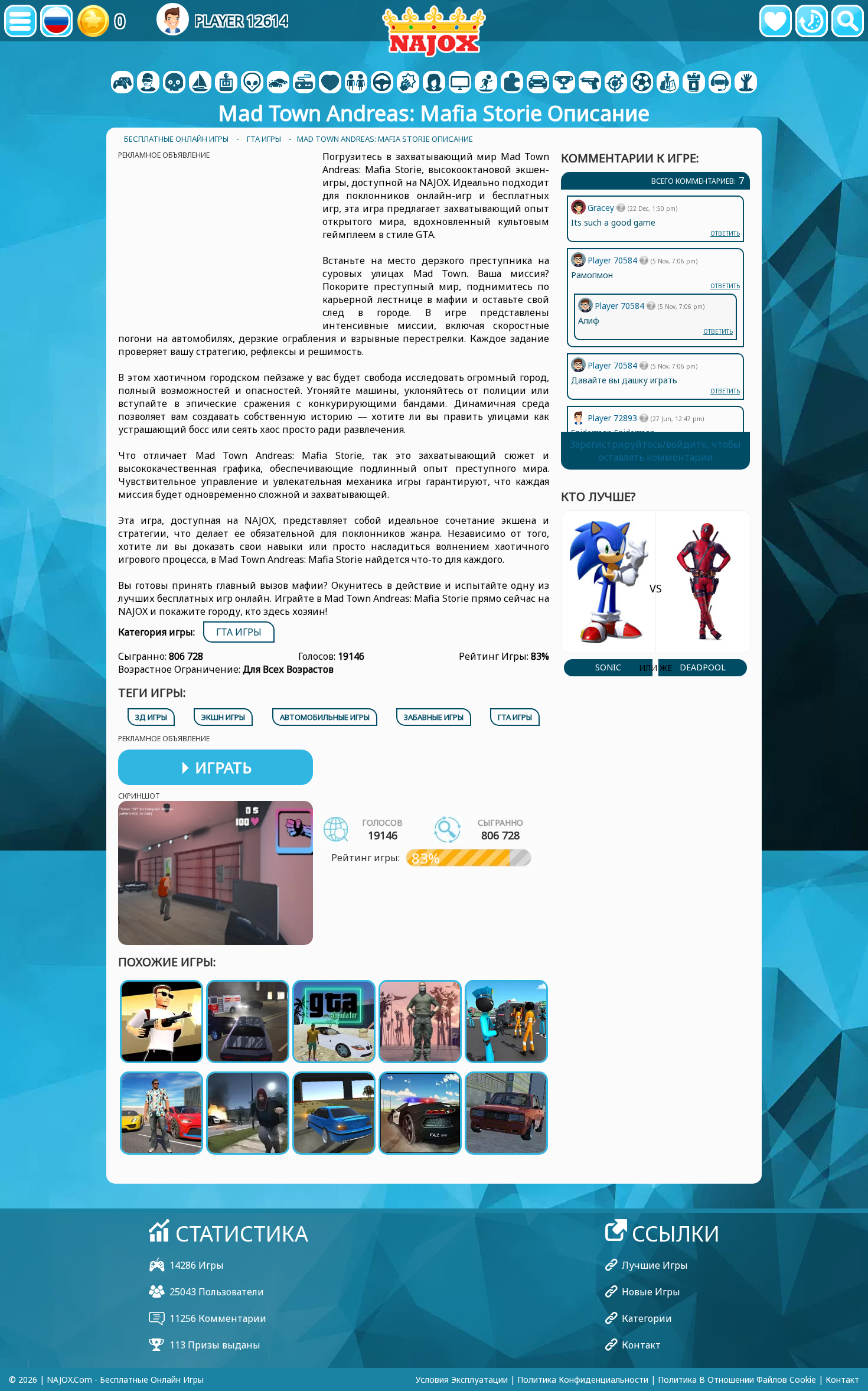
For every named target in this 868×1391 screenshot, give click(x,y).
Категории (647, 1318)
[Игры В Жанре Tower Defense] (694, 83)
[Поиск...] (847, 21)
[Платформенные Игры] (486, 83)
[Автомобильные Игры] (278, 83)
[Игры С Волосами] (434, 83)
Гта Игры (239, 632)
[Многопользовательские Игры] (460, 83)
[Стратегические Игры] (668, 83)
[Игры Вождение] (382, 83)
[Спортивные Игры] (642, 83)
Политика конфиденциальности (582, 1379)
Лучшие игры (655, 1265)
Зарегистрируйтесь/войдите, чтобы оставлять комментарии (655, 451)
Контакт (641, 1344)
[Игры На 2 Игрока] (122, 83)
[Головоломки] (512, 83)
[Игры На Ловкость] (616, 83)
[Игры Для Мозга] (252, 83)
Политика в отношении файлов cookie (737, 1379)
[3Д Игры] (148, 83)
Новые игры (651, 1291)
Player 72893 (613, 418)
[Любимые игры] (775, 21)
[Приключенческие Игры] (200, 83)
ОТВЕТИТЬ (725, 391)
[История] (811, 21)
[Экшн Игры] (174, 83)
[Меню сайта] (20, 21)
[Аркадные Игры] (226, 83)
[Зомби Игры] (746, 83)
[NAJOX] (434, 31)
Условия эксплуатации (462, 1379)
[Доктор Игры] (330, 83)
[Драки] (408, 83)
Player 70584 (613, 365)
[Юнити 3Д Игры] (720, 83)
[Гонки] (538, 83)
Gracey (602, 207)
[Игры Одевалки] (356, 83)
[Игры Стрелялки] (590, 83)
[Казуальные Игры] (304, 83)
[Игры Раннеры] (564, 83)
